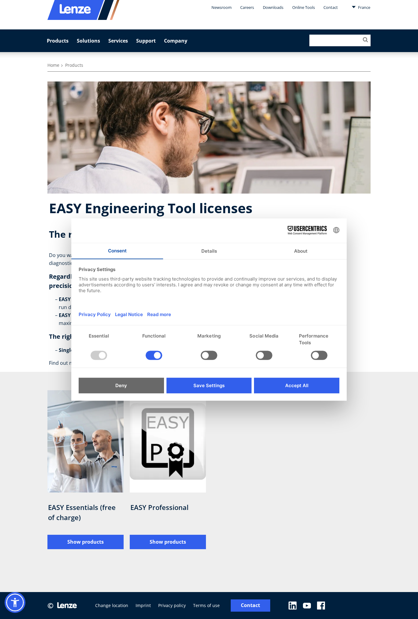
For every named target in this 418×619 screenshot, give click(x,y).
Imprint (143, 605)
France (363, 7)
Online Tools (303, 7)
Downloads (273, 7)
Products (58, 40)
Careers (247, 7)
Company (175, 40)
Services (118, 40)
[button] (15, 602)
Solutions (88, 40)
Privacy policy (172, 605)
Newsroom (221, 7)
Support (146, 40)
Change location (111, 605)
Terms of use (206, 605)
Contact (330, 7)
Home (53, 65)
